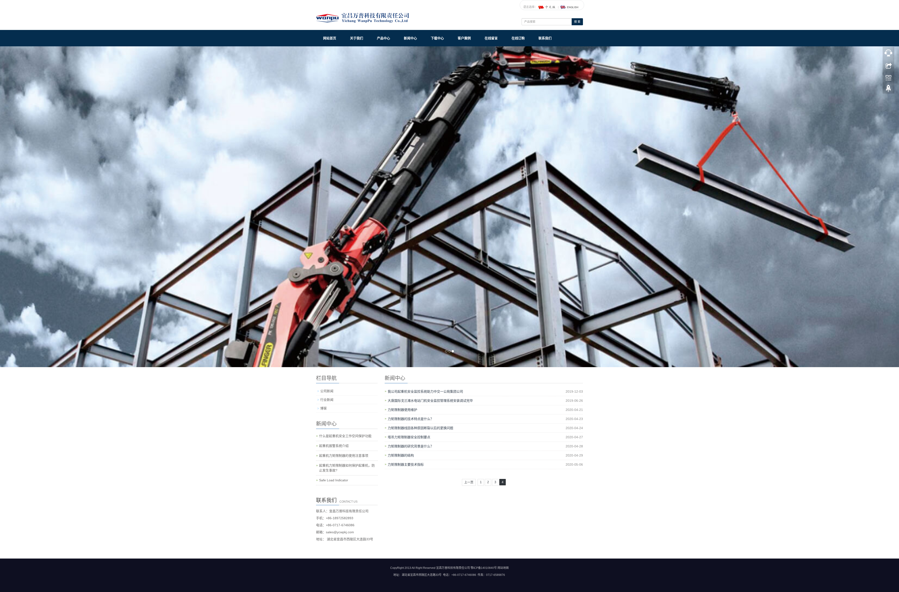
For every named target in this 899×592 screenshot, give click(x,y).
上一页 (468, 482)
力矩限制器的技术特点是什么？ (411, 419)
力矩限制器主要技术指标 (406, 465)
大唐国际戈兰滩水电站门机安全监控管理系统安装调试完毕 (430, 401)
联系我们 (545, 38)
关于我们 (356, 38)
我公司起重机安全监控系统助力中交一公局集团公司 (425, 392)
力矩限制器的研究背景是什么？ (411, 447)
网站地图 (503, 568)
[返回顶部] (888, 89)
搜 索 (577, 21)
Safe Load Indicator (333, 480)
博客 (323, 409)
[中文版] (547, 7)
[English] (569, 7)
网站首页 (329, 38)
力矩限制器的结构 (401, 456)
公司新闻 (326, 391)
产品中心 (383, 38)
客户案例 (464, 38)
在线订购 (518, 38)
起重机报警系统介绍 (334, 446)
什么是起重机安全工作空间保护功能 (345, 436)
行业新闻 (326, 400)
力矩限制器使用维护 (402, 410)
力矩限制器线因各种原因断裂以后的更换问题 (420, 428)
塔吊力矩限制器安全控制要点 (409, 437)
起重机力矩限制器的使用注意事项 (343, 456)
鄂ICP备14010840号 (484, 568)
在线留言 (491, 38)
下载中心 (437, 38)
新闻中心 (410, 38)
